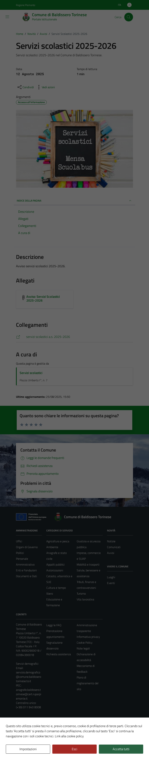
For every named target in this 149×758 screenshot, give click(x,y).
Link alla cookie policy (69, 736)
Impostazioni (28, 749)
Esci (74, 749)
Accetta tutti (121, 749)
